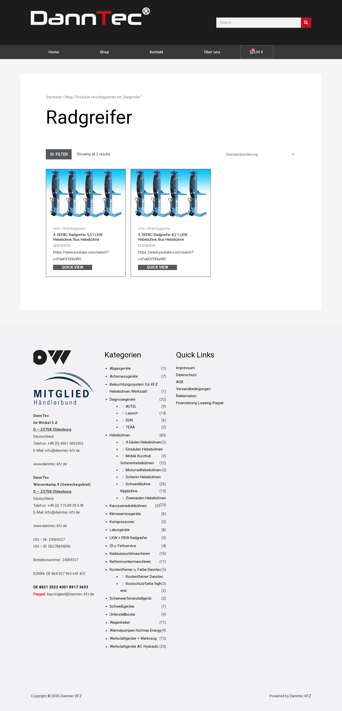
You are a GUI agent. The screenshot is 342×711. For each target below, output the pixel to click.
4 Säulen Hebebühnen (143, 442)
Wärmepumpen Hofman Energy (135, 630)
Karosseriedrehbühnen (128, 506)
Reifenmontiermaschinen (130, 561)
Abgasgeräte (120, 368)
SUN (129, 420)
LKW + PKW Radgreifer (128, 538)
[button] (253, 353)
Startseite (54, 97)
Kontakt (156, 52)
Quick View (72, 267)
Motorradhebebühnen (143, 470)
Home (54, 52)
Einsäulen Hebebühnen (144, 449)
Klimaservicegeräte (125, 514)
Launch (132, 413)
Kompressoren (122, 522)
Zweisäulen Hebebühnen (146, 498)
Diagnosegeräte (122, 399)
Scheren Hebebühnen (143, 477)
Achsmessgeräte (124, 376)
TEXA (130, 427)
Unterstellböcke (122, 614)
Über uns (212, 52)
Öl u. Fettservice (123, 546)
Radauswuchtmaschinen (130, 553)
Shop (104, 52)
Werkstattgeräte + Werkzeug (133, 638)
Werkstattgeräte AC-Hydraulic (134, 646)
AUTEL (131, 406)
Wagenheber (120, 622)
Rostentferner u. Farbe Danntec (135, 569)
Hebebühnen (120, 435)
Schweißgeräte (122, 606)
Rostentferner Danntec (144, 576)
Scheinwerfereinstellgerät (130, 598)
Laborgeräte (120, 530)
